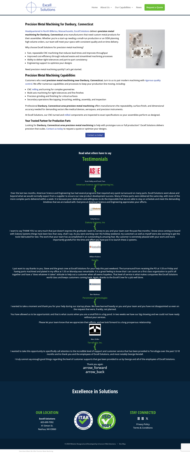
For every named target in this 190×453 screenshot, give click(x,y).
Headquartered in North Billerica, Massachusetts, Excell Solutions (57, 31)
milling (35, 89)
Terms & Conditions (143, 427)
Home (95, 7)
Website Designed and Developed (82, 444)
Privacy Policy (143, 424)
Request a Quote (154, 7)
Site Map (122, 444)
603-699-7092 (47, 422)
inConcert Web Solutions (106, 444)
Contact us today (54, 128)
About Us (105, 7)
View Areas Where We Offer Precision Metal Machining (36, 451)
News (139, 7)
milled (67, 114)
